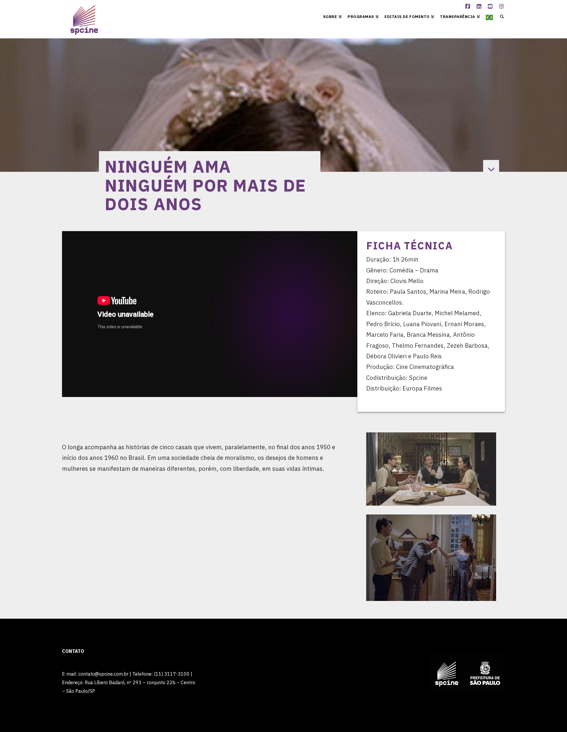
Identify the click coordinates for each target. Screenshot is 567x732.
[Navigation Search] (500, 16)
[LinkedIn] (480, 6)
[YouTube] (491, 6)
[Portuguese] (489, 16)
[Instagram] (502, 6)
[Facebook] (468, 6)
